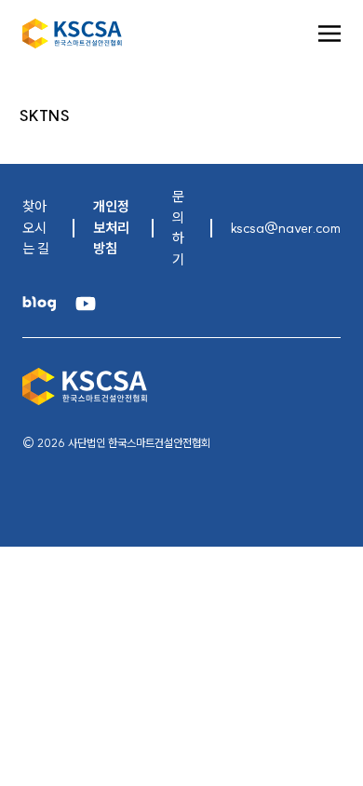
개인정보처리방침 (111, 227)
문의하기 (178, 227)
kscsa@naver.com (286, 228)
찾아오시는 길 (35, 227)
